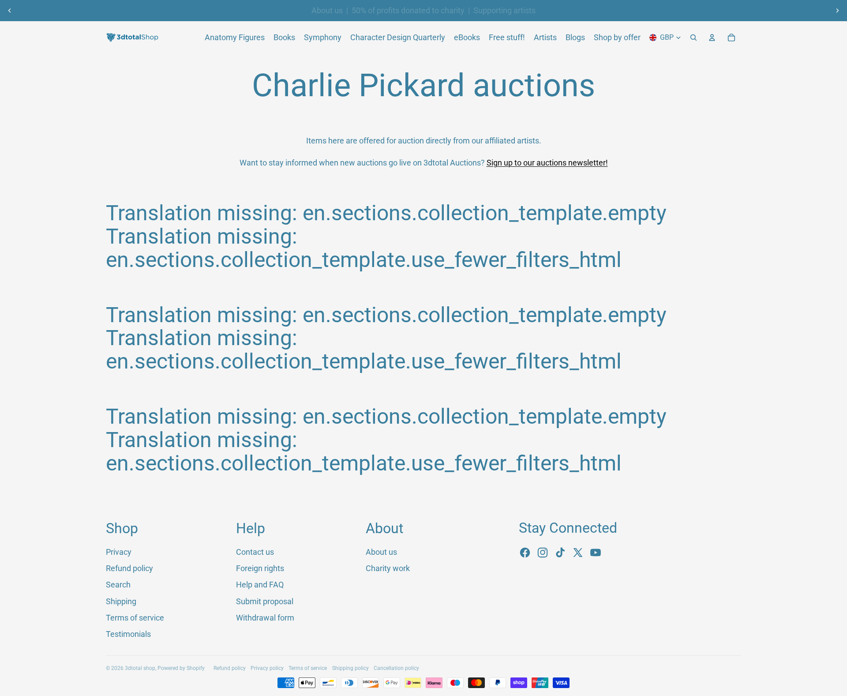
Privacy (118, 552)
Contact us (255, 552)
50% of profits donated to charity (408, 11)
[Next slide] (837, 10)
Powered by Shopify (181, 668)
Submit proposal (264, 601)
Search (118, 584)
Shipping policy (350, 668)
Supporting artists (504, 11)
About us (327, 11)
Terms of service (135, 617)
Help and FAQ (260, 584)
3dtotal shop (140, 668)
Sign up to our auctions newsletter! (547, 162)
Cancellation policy (396, 668)
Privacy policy (267, 668)
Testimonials (128, 634)
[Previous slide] (9, 10)
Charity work (388, 568)
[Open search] (693, 37)
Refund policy (129, 568)
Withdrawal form (265, 617)
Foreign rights (260, 568)
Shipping (121, 601)
